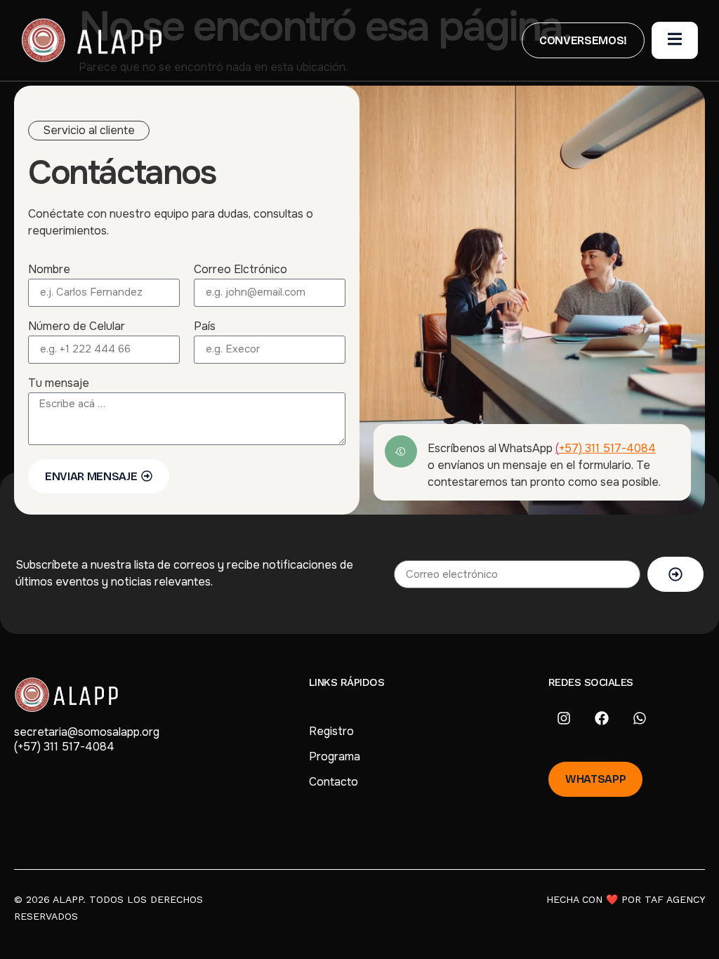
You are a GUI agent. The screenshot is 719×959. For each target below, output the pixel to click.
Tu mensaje (58, 384)
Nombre (49, 270)
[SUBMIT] (675, 574)
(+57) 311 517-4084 (64, 746)
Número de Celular (76, 327)
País (205, 327)
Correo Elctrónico (240, 270)
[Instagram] (563, 718)
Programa (334, 756)
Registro (331, 731)
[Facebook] (601, 718)
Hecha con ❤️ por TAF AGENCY (625, 899)
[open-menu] (675, 40)
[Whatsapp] (639, 718)
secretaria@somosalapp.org (86, 732)
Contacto (333, 781)
